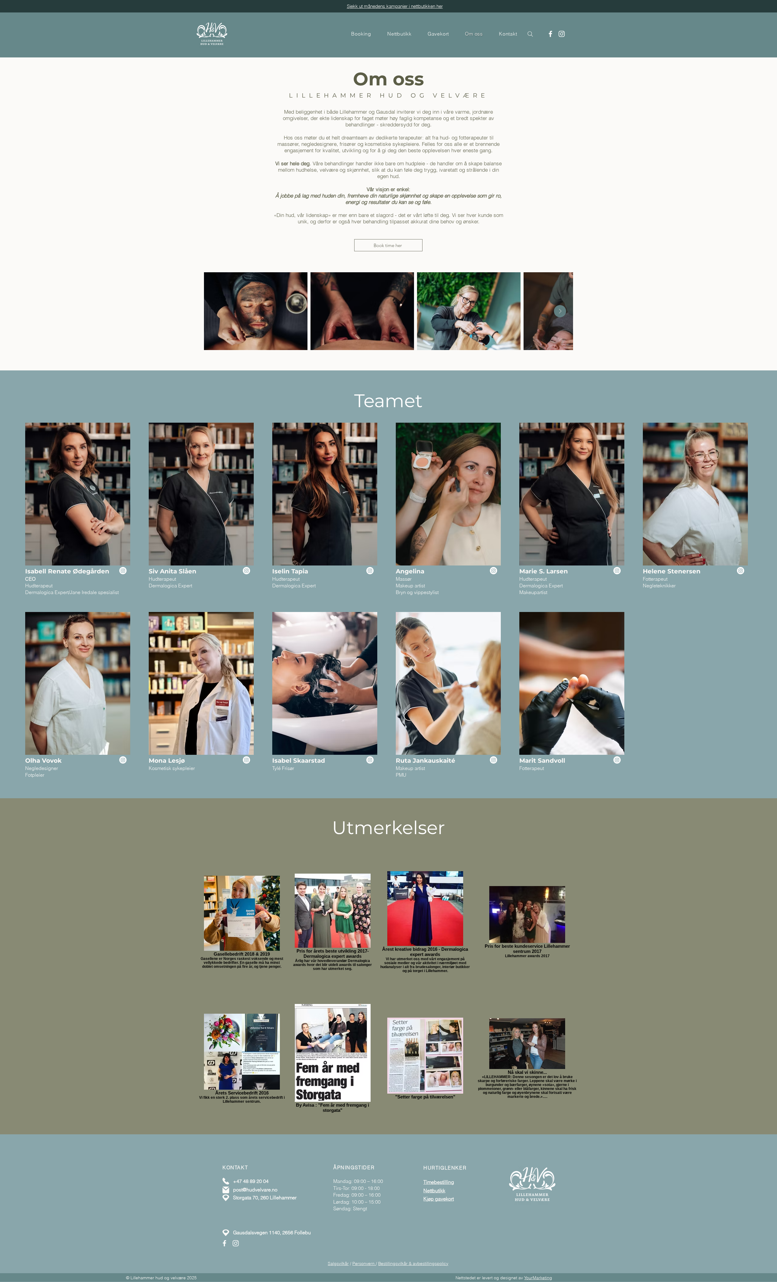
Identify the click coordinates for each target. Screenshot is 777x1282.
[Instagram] (562, 34)
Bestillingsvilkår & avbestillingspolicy (413, 1263)
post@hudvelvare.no (255, 1190)
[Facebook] (550, 34)
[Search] (530, 34)
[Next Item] (560, 311)
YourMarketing (538, 1277)
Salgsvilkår (338, 1263)
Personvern (364, 1263)
